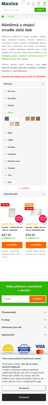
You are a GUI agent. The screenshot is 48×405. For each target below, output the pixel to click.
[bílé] (12, 119)
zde (39, 381)
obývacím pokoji (36, 55)
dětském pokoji (9, 58)
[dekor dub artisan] (28, 119)
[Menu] (44, 3)
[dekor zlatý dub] (17, 124)
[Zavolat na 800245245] (28, 3)
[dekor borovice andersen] (22, 119)
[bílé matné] (17, 119)
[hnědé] (38, 119)
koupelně (6, 55)
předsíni (23, 55)
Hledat (40, 10)
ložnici (14, 55)
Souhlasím (24, 397)
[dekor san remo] (12, 124)
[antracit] (7, 119)
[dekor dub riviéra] (33, 119)
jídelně (25, 58)
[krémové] (7, 124)
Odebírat (37, 299)
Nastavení (24, 388)
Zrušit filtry (25, 188)
